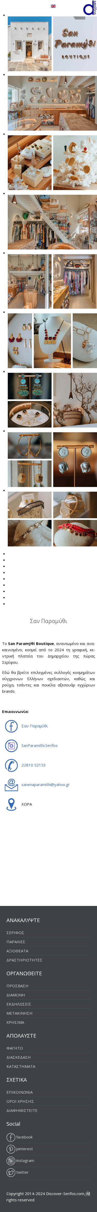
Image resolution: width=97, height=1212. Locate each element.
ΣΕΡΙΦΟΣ (15, 932)
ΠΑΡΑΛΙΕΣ (15, 941)
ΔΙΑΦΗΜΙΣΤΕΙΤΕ (22, 1110)
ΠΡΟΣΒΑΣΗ (17, 985)
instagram (24, 1160)
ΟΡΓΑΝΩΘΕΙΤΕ (24, 973)
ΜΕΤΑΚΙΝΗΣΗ (19, 1013)
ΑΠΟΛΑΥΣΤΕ (21, 1035)
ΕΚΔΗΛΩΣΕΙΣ (18, 1004)
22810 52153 (33, 765)
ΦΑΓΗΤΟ (14, 1048)
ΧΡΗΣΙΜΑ (15, 1022)
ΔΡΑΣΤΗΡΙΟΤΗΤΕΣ (24, 960)
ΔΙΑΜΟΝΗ (15, 994)
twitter (22, 1172)
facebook (24, 1137)
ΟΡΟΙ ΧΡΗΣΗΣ (20, 1101)
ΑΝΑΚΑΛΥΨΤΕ (23, 920)
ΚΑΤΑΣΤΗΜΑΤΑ (20, 1066)
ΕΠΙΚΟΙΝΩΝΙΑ (19, 1092)
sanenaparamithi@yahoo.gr (45, 784)
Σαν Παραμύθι (34, 725)
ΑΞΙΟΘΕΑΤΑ (17, 950)
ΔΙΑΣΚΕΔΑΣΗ (18, 1057)
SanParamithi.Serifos (39, 745)
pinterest (24, 1148)
